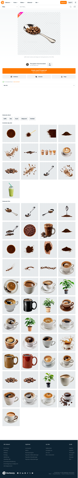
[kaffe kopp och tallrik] (11, 286)
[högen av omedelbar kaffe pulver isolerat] (29, 249)
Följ (49, 65)
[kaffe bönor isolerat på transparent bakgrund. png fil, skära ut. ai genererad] (11, 171)
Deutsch (70, 455)
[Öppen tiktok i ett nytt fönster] (27, 473)
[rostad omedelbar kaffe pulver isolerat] (11, 268)
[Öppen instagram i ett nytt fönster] (20, 473)
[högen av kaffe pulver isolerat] (66, 133)
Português (70, 452)
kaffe (5, 118)
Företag (5, 455)
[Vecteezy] (2, 2)
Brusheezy (6, 448)
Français (70, 457)
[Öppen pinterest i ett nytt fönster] (25, 473)
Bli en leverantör (50, 455)
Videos (22, 2)
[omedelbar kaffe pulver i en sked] (29, 133)
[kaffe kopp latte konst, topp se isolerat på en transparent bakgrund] (66, 152)
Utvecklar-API (6, 459)
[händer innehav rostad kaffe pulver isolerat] (48, 249)
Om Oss (48, 452)
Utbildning (6, 457)
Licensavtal (28, 448)
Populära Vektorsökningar (31, 455)
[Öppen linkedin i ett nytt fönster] (22, 473)
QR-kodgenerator (7, 466)
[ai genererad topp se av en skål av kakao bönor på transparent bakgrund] (29, 230)
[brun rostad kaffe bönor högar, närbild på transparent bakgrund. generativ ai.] (29, 152)
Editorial (29, 2)
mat (11, 118)
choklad (32, 118)
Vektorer (7, 2)
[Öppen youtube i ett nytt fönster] (32, 473)
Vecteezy (5, 450)
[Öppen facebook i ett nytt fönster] (17, 473)
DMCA (26, 450)
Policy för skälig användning (66, 473)
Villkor (49, 473)
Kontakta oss (49, 450)
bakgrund (24, 118)
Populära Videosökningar (31, 459)
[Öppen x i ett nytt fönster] (30, 473)
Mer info (6, 85)
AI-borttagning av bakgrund (10, 463)
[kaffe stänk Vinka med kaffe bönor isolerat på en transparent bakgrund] (11, 152)
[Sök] (69, 7)
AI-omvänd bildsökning (9, 461)
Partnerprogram (29, 452)
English (70, 448)
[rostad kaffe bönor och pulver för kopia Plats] (48, 133)
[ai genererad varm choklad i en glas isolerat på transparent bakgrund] (48, 230)
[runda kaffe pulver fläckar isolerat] (29, 268)
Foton (15, 2)
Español (70, 450)
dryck (16, 118)
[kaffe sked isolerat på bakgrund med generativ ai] (48, 171)
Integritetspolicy (55, 473)
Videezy (5, 452)
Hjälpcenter (49, 448)
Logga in (69, 2)
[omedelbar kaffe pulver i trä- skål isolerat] (11, 133)
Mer (36, 2)
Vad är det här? (16, 81)
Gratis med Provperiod (38, 71)
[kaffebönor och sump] (66, 268)
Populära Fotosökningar (31, 457)
